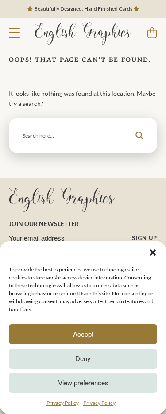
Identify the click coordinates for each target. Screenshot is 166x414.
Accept (83, 334)
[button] (152, 252)
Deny (83, 358)
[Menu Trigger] (14, 32)
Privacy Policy (62, 402)
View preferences (83, 382)
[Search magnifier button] (139, 135)
